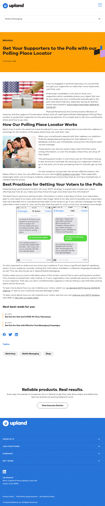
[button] (100, 4)
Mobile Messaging (30, 353)
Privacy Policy (8, 496)
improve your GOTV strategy (86, 295)
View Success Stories (52, 405)
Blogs (48, 353)
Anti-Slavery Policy (47, 496)
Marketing (8, 40)
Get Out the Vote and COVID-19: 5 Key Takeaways (28, 316)
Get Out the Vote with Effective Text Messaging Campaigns (32, 325)
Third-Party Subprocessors (27, 496)
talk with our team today (26, 298)
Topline (6, 344)
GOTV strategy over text (68, 174)
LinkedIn (4, 471)
